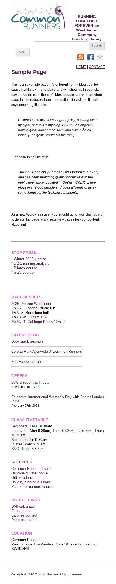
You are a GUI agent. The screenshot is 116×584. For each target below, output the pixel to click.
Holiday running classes (30, 482)
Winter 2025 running (30, 259)
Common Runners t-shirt (31, 469)
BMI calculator (23, 506)
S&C (15, 449)
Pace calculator (24, 520)
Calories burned (24, 515)
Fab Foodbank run (26, 361)
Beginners (19, 426)
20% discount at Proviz (30, 382)
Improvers (19, 431)
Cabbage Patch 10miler (47, 322)
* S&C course (22, 272)
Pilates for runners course (32, 487)
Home (81, 67)
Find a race (20, 511)
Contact (97, 67)
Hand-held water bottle (29, 473)
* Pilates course (24, 268)
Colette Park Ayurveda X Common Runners (46, 351)
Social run (19, 440)
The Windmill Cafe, (49, 544)
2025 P (17, 304)
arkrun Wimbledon (37, 304)
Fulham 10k (36, 317)
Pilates (17, 444)
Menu (22, 52)
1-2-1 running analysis (32, 263)
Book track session (27, 341)
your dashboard (90, 214)
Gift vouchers (22, 478)
